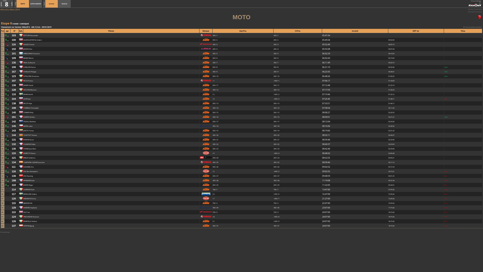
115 (14, 203)
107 (14, 80)
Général (64, 4)
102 (14, 49)
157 (14, 71)
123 (14, 76)
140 (14, 112)
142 (14, 121)
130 (14, 148)
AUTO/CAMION (35, 4)
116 (14, 44)
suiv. (11, 4)
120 (14, 198)
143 (14, 130)
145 (14, 126)
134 (14, 162)
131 (14, 139)
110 (14, 212)
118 (14, 171)
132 (14, 144)
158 (14, 180)
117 (14, 194)
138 (14, 103)
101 (14, 53)
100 (14, 40)
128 (14, 89)
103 (14, 35)
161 (14, 117)
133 (14, 94)
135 (14, 62)
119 (14, 153)
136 (14, 176)
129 (14, 207)
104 (14, 98)
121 (14, 157)
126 (14, 221)
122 (14, 185)
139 (14, 85)
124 (14, 216)
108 (14, 108)
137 (14, 225)
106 (14, 67)
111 (14, 166)
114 (14, 189)
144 (14, 135)
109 (14, 58)
